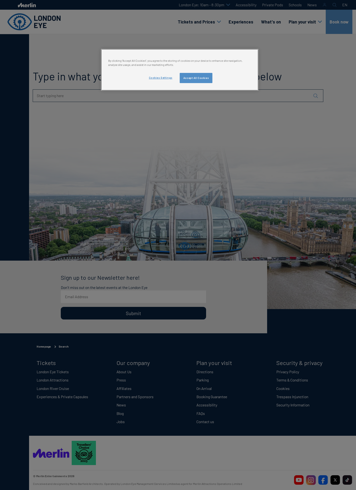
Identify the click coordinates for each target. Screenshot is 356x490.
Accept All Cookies (196, 77)
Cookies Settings (160, 77)
